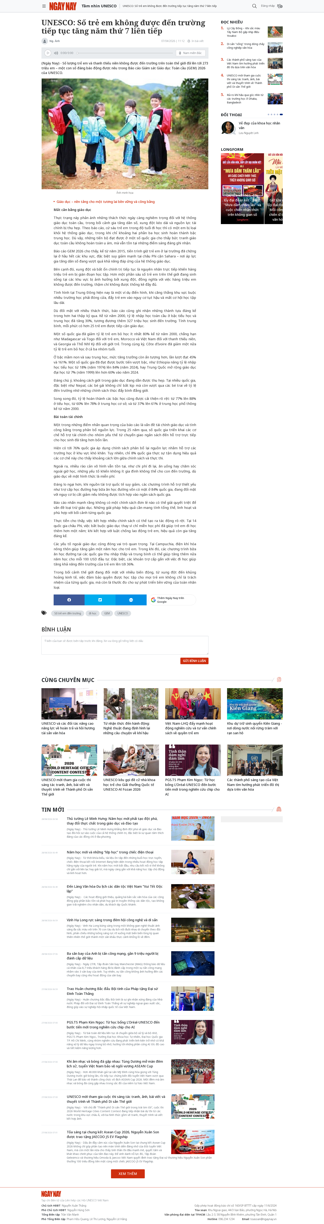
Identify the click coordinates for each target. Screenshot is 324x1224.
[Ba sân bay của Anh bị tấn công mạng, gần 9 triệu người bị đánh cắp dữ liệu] (192, 963)
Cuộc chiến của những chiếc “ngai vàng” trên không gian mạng (260, 127)
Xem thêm (128, 1173)
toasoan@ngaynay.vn (263, 1219)
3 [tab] (276, 114)
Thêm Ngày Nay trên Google (170, 599)
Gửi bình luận (194, 661)
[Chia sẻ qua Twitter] (100, 599)
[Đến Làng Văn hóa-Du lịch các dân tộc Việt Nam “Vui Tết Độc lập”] (192, 896)
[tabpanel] (252, 129)
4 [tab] (279, 114)
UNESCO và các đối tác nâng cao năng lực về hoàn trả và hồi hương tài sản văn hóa (68, 728)
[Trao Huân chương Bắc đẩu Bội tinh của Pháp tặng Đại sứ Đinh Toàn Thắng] (192, 998)
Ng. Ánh (55, 41)
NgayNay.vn (63, 6)
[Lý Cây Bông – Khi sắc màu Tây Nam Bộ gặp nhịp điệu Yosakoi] (275, 32)
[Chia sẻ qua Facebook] (69, 599)
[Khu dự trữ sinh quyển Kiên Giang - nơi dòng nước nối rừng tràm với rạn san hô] (255, 703)
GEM (107, 613)
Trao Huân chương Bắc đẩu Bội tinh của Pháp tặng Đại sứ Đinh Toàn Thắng (112, 991)
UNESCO (123, 613)
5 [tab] (282, 114)
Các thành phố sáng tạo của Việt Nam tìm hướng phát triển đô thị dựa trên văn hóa (246, 63)
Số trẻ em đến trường (67, 613)
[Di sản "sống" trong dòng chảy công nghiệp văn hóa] (275, 47)
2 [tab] (273, 114)
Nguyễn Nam (247, 137)
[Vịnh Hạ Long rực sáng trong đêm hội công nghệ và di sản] (192, 930)
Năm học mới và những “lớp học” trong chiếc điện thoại (110, 852)
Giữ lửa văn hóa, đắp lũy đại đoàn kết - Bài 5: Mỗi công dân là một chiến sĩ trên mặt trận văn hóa (242, 210)
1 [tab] (269, 114)
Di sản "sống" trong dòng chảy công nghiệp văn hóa (245, 45)
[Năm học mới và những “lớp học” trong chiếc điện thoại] (192, 862)
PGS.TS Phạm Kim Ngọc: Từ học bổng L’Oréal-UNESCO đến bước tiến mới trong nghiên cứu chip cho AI (192, 787)
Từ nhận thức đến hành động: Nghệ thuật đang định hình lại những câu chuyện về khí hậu (126, 728)
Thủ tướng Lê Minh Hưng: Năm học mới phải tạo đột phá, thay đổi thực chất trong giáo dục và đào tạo (112, 821)
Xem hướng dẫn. (186, 616)
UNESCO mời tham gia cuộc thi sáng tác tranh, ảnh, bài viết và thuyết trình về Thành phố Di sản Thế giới (244, 81)
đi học (92, 613)
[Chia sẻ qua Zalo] (131, 599)
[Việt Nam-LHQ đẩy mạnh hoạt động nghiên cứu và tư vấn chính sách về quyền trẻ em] (193, 703)
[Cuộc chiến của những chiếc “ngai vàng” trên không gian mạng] (228, 127)
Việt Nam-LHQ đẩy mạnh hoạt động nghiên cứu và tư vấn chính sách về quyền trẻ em (190, 728)
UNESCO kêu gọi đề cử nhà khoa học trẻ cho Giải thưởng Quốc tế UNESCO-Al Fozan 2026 (129, 785)
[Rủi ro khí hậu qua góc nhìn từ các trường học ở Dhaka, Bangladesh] (275, 98)
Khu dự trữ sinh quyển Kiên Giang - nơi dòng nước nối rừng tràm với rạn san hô (254, 728)
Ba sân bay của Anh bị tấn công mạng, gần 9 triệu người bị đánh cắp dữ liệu (112, 956)
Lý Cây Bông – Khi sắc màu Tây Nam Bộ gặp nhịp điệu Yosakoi (243, 31)
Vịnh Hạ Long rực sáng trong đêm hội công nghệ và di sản (112, 920)
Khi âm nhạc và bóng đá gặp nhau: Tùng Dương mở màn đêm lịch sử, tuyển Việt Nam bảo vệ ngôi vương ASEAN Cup (115, 1063)
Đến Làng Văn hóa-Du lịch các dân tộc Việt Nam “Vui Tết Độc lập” (115, 889)
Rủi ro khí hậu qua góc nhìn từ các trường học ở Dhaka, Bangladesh (245, 98)
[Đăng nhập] (280, 6)
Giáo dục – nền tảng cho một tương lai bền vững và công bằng (106, 201)
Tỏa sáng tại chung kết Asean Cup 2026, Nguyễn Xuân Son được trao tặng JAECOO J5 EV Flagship (113, 1134)
